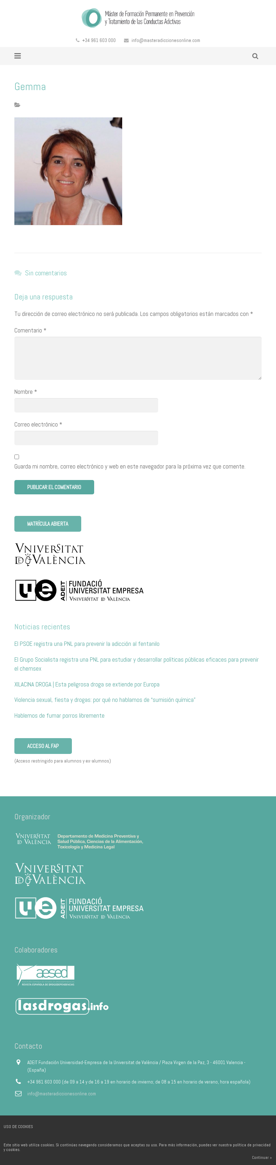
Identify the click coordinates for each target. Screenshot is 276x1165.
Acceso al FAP (43, 745)
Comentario (30, 330)
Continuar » (262, 1157)
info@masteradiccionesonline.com (166, 40)
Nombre (25, 392)
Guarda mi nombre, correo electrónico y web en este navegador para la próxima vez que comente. (129, 466)
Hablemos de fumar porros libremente (59, 715)
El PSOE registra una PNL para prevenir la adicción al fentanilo (87, 644)
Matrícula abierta (47, 523)
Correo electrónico (38, 424)
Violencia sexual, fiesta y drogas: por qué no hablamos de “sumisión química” (105, 700)
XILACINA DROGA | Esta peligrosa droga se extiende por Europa (87, 684)
